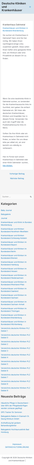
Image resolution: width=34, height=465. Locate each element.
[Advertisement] (17, 80)
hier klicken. (8, 165)
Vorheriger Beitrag (17, 174)
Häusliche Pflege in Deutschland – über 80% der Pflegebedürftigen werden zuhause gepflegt (15, 405)
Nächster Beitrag (17, 178)
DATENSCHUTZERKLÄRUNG (17, 447)
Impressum (17, 444)
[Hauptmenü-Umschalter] (30, 7)
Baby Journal (6, 210)
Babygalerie (6, 214)
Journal (4, 218)
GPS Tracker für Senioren (11, 412)
